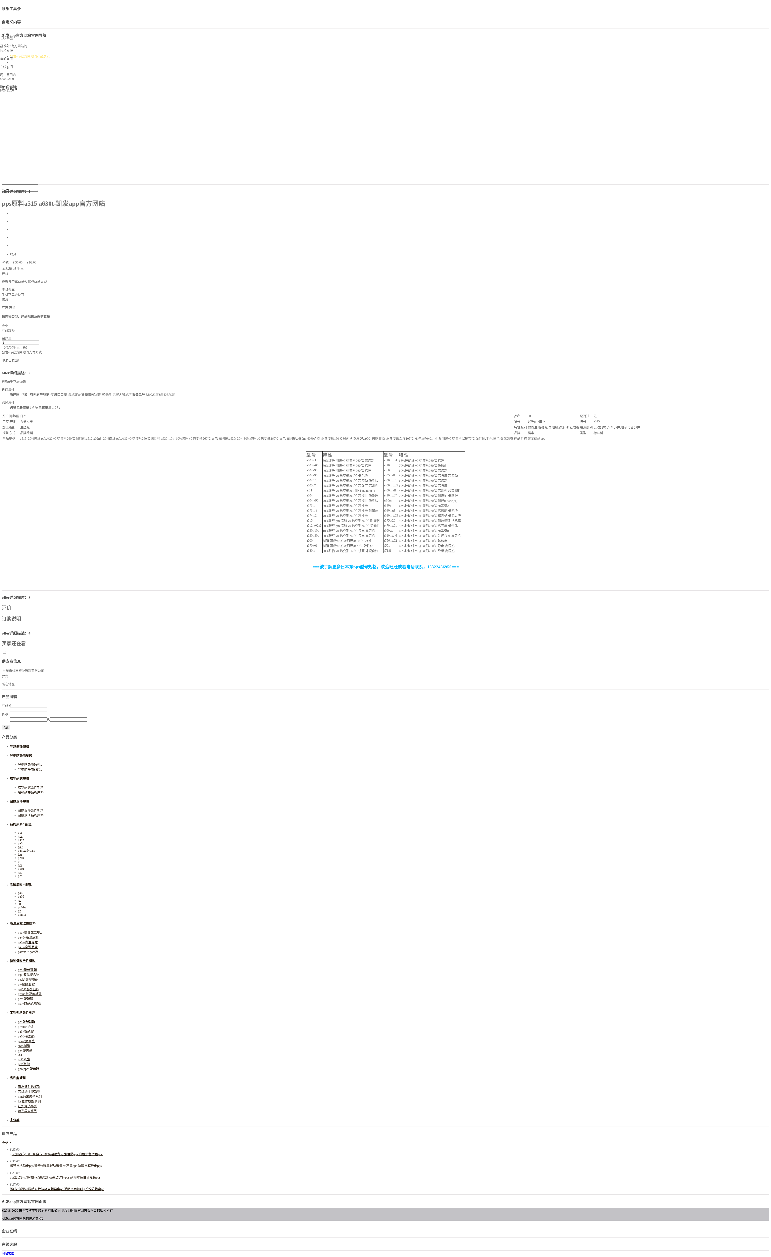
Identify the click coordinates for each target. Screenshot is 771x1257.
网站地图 (8, 1253)
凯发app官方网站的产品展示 (30, 56)
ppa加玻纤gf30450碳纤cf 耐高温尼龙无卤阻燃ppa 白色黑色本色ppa (56, 1154)
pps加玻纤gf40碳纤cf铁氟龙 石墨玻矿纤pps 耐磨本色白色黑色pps (55, 1177)
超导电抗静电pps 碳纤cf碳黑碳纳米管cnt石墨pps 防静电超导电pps (56, 1166)
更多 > (6, 1142)
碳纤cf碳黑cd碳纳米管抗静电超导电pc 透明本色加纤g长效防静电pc (57, 1189)
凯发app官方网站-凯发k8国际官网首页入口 (40, 44)
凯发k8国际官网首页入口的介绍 (32, 50)
